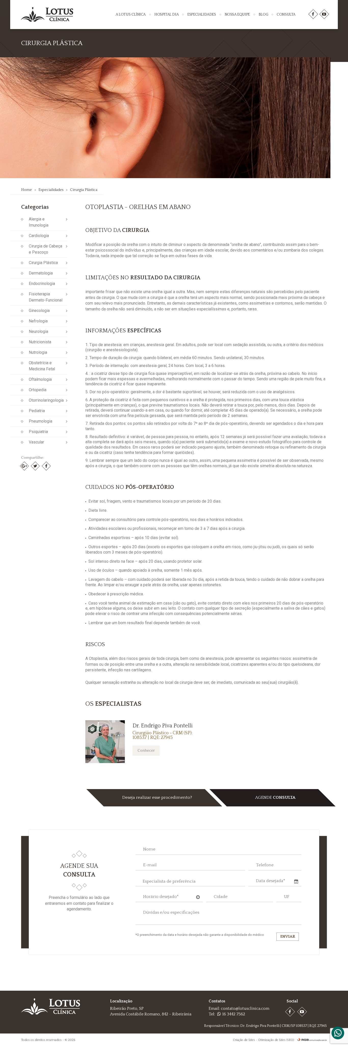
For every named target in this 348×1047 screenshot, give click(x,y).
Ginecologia (39, 310)
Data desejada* (270, 881)
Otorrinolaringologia (46, 400)
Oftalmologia (40, 379)
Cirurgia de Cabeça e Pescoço (45, 249)
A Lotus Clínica (131, 14)
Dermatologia (41, 273)
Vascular (36, 442)
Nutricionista (40, 341)
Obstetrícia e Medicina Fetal (42, 365)
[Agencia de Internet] (311, 1040)
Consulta (286, 14)
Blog (263, 14)
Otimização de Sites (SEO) (276, 1040)
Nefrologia (38, 321)
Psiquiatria (38, 431)
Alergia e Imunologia (38, 222)
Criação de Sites (244, 1040)
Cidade (220, 896)
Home (26, 190)
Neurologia (38, 331)
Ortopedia (37, 389)
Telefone (265, 865)
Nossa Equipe (237, 14)
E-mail (150, 865)
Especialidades (201, 14)
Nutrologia (38, 352)
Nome (149, 849)
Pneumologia (40, 421)
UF (286, 896)
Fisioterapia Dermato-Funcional (45, 297)
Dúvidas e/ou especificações (171, 912)
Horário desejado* (161, 896)
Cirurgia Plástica (83, 190)
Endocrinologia (42, 283)
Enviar (287, 936)
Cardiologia (39, 235)
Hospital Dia (166, 14)
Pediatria (37, 410)
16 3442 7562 (233, 1014)
